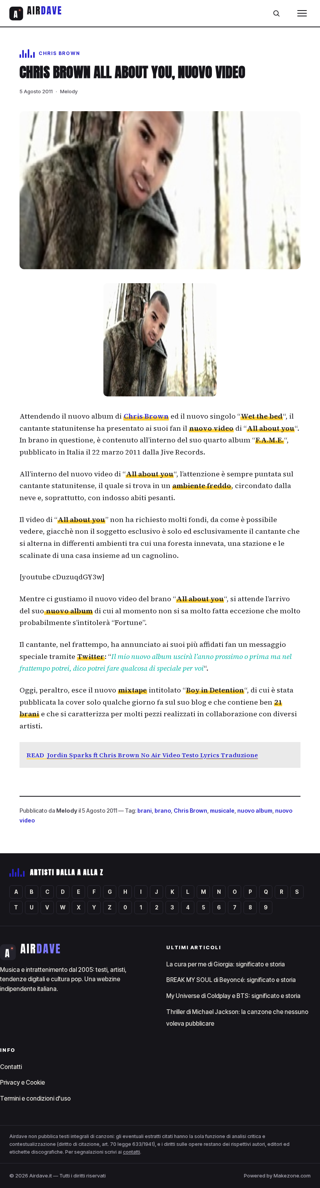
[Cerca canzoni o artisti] (276, 13)
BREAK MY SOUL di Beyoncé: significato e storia (231, 980)
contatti (131, 1152)
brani (144, 810)
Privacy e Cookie (22, 1082)
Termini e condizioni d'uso (35, 1098)
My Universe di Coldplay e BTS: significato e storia (233, 996)
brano (163, 810)
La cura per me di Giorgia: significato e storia (225, 964)
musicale (222, 810)
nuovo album (254, 810)
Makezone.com (292, 1175)
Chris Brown (146, 416)
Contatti (11, 1067)
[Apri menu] (302, 13)
